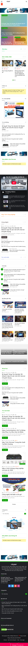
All (21, 49)
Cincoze (5, 639)
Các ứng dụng (4, 15)
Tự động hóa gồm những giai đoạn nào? (11, 4)
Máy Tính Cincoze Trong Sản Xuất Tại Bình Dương (7, 44)
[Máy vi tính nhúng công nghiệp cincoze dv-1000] (20, 40)
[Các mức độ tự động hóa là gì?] (20, 319)
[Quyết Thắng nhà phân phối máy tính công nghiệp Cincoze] (8, 1)
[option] (14, 29)
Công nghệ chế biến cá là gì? (17, 290)
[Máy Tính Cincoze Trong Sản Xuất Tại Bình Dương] (7, 40)
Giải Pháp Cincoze (14, 554)
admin (3, 226)
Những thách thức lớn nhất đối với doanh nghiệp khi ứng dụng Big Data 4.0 (20, 73)
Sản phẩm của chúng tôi (9, 535)
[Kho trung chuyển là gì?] (7, 63)
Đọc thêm (4, 237)
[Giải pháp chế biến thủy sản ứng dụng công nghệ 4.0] (20, 305)
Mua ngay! (22, 639)
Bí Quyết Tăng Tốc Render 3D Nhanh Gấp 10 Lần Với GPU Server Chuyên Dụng (13, 127)
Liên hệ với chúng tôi (12, 639)
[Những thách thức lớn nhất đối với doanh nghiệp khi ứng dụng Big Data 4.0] (20, 63)
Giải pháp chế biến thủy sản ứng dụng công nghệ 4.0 (19, 311)
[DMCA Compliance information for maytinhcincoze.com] (7, 630)
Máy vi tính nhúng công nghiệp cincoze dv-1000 (20, 44)
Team (18, 639)
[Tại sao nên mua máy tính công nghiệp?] (20, 334)
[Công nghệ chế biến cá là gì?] (5, 291)
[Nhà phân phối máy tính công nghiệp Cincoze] (14, 153)
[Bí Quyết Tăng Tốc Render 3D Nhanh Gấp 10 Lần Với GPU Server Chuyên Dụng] (14, 20)
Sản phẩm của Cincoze (9, 159)
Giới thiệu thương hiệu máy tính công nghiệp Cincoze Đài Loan (14, 7)
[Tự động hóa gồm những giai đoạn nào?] (7, 334)
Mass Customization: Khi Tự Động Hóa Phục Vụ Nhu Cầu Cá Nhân (21, 579)
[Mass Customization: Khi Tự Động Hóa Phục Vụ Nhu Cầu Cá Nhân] (14, 31)
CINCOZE (19, 637)
